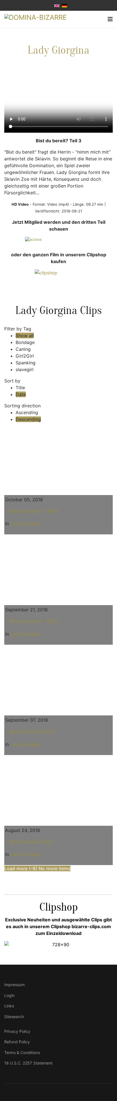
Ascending (27, 412)
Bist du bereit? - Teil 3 (33, 621)
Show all (25, 335)
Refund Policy (17, 1041)
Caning (23, 349)
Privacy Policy (17, 1031)
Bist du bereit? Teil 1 (31, 842)
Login (9, 995)
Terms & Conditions (22, 1052)
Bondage (25, 342)
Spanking (25, 362)
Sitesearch (14, 1016)
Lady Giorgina (58, 50)
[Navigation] (110, 19)
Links (9, 1005)
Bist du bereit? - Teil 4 (33, 511)
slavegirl (25, 369)
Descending (28, 419)
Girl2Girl (25, 356)
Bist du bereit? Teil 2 (32, 731)
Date (21, 394)
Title (20, 387)
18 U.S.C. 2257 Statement (28, 1063)
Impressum (14, 984)
